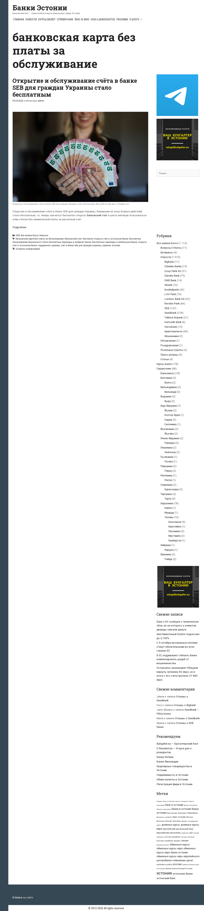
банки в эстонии (181, 808)
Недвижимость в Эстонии (172, 774)
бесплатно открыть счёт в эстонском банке (105, 238)
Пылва (168, 461)
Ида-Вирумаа (168, 405)
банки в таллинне (190, 805)
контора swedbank (172, 837)
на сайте (22, 897)
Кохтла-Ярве (172, 415)
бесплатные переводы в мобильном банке (114, 242)
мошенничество (163, 845)
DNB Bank (170, 280)
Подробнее (19, 227)
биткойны (177, 821)
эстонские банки (182, 873)
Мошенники (171, 336)
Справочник (65, 19)
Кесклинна (174, 522)
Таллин (168, 517)
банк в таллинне (181, 801)
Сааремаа (166, 484)
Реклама (122, 19)
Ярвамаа (165, 554)
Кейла (168, 508)
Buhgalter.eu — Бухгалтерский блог (177, 743)
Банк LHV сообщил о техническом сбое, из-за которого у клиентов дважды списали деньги (177, 625)
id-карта (159, 801)
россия (177, 864)
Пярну (168, 470)
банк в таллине (169, 801)
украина (106, 245)
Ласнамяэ (174, 531)
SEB (18, 235)
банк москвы (172, 813)
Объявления (168, 340)
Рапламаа (166, 475)
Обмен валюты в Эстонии (172, 779)
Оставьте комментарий (28, 249)
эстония (116, 245)
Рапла (168, 480)
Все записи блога (29, 235)
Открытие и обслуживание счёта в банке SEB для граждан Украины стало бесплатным (74, 87)
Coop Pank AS (172, 271)
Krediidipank (171, 289)
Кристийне (174, 526)
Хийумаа (165, 545)
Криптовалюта (173, 331)
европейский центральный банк (178, 829)
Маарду (169, 512)
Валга (168, 382)
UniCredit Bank (172, 322)
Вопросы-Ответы (171, 247)
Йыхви (168, 410)
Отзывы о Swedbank (187, 718)
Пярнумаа (166, 466)
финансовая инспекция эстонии (179, 868)
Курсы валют (47, 19)
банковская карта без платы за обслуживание (40, 238)
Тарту (167, 498)
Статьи (164, 359)
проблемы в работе (164, 865)
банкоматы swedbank (164, 817)
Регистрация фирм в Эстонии (174, 784)
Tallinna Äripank (173, 317)
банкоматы (192, 813)
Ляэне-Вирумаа (169, 438)
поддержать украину (49, 245)
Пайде (168, 559)
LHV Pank (170, 294)
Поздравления (169, 345)
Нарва (168, 419)
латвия (184, 840)
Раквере (169, 442)
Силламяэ (170, 424)
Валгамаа (166, 377)
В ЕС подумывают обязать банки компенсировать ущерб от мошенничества (177, 659)
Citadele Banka (173, 266)
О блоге (134, 19)
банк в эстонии (174, 804)
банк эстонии (179, 817)
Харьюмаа (166, 503)
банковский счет (73, 238)
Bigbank (169, 261)
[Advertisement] (180, 49)
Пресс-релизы (169, 354)
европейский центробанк (169, 833)
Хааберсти (174, 540)
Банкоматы (167, 373)
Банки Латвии (165, 757)
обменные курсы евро (170, 848)
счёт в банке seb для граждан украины (81, 245)
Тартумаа (166, 494)
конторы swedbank (165, 841)
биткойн (168, 821)
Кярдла (169, 549)
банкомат (182, 813)
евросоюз (185, 833)
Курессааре (171, 489)
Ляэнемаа (166, 447)
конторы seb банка (188, 837)
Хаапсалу (170, 452)
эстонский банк (166, 878)
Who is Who (82, 19)
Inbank (168, 285)
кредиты (177, 841)
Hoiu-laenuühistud (103, 19)
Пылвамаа (166, 456)
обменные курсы (180, 844)
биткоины (161, 821)
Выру (167, 401)
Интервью (166, 252)
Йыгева (169, 433)
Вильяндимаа (168, 387)
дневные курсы (171, 824)
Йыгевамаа (167, 429)
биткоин (189, 817)
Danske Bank (171, 275)
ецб (191, 833)
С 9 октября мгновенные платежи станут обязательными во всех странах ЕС (177, 646)
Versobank (170, 326)
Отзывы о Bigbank (185, 705)
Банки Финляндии (167, 761)
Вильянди (170, 391)
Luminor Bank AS (174, 299)
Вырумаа (165, 396)
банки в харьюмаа (164, 809)
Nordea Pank (172, 303)
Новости (31, 19)
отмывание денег (182, 860)
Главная (18, 19)
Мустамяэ (174, 535)
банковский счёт (97, 215)
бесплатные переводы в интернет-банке (70, 242)
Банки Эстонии (39, 7)
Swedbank (170, 312)
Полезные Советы (171, 350)
